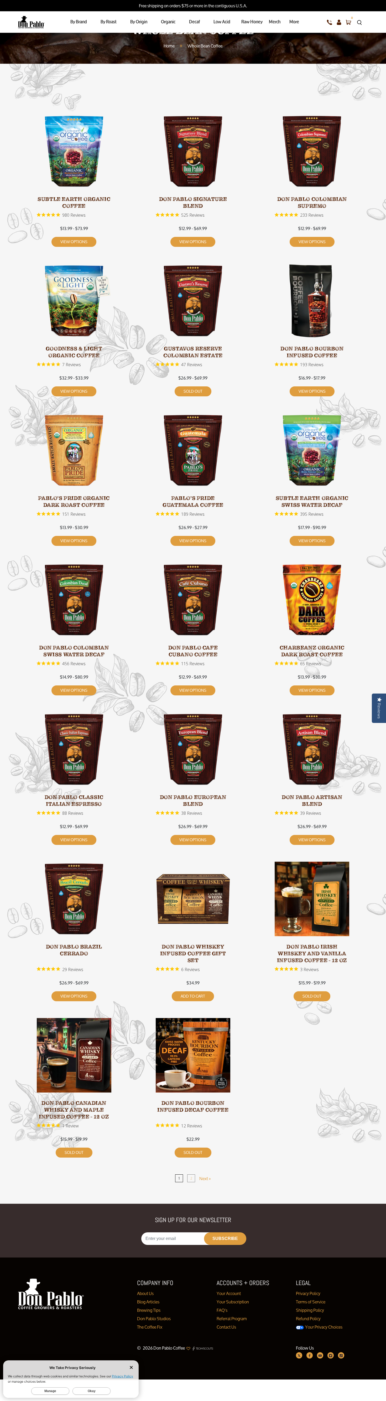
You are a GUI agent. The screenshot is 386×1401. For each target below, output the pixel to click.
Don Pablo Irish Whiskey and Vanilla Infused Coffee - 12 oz (312, 954)
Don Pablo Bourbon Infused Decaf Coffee (192, 1106)
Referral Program (232, 1318)
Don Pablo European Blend (193, 800)
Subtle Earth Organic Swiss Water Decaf (312, 501)
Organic (168, 21)
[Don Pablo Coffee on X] (299, 1355)
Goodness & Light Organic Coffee (74, 352)
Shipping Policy (310, 1310)
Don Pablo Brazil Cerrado (74, 950)
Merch (274, 21)
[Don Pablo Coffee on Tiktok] (341, 1355)
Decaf (194, 21)
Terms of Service (310, 1301)
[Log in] (339, 22)
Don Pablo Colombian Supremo (312, 202)
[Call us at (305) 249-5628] (329, 22)
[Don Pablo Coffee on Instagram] (330, 1355)
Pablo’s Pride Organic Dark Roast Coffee (74, 501)
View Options (73, 242)
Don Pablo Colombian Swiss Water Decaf (74, 651)
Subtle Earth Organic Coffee (74, 202)
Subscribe (225, 1238)
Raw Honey (252, 21)
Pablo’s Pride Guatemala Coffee (193, 501)
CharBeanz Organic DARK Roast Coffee (312, 651)
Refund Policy (308, 1318)
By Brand (78, 21)
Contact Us (226, 1327)
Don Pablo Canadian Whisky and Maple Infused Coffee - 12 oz (74, 1110)
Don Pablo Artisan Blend (312, 800)
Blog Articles (148, 1301)
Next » (205, 1178)
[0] (348, 22)
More (294, 21)
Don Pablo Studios (154, 1318)
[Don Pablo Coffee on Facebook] (309, 1355)
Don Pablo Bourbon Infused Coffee (311, 352)
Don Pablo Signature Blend (193, 202)
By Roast (109, 21)
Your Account (229, 1293)
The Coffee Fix (149, 1327)
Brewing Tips (148, 1310)
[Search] (359, 22)
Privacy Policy (308, 1293)
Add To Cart (193, 996)
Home (169, 45)
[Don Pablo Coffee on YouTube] (320, 1355)
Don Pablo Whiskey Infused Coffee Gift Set (193, 954)
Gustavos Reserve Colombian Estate (193, 352)
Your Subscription (233, 1301)
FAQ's (222, 1310)
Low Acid (221, 21)
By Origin (138, 21)
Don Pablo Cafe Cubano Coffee (193, 651)
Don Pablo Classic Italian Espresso (74, 800)
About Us (145, 1293)
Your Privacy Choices (323, 1327)
